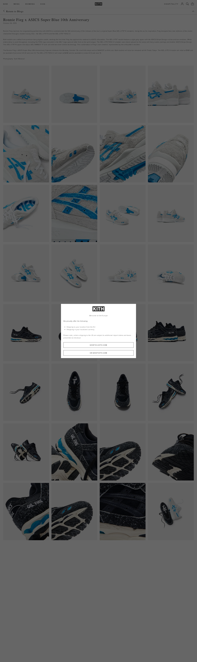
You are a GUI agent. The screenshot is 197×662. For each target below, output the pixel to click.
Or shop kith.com (98, 353)
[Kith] (98, 3)
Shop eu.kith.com (98, 345)
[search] (187, 4)
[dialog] (98, 331)
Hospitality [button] (171, 4)
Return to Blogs (14, 11)
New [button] (5, 4)
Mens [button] (17, 4)
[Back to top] (193, 11)
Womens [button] (30, 4)
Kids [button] (42, 4)
